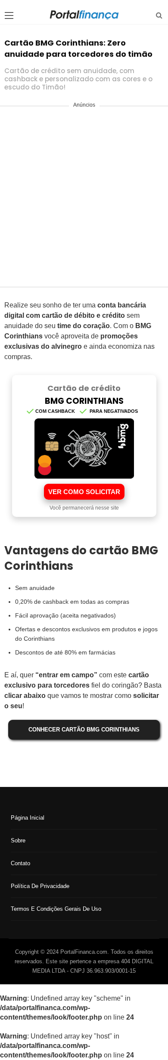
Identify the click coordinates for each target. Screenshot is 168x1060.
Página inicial (27, 817)
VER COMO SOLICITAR (84, 491)
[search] (159, 15)
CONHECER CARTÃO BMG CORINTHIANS (84, 729)
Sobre (18, 840)
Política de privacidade (40, 886)
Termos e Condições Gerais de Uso (56, 909)
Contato (20, 863)
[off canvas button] (9, 15)
